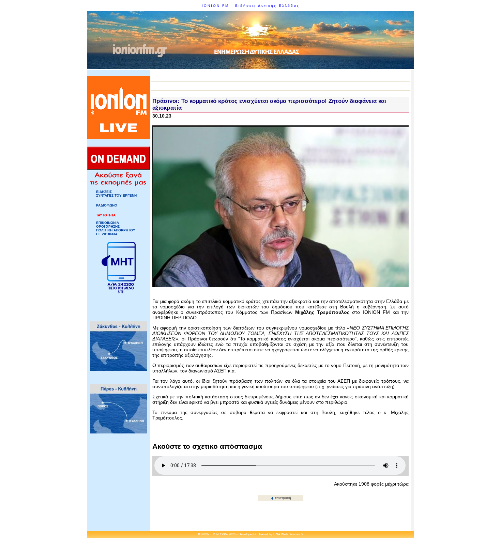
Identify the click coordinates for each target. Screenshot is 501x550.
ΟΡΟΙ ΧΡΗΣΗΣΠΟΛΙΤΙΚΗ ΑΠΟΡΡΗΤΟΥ (115, 228)
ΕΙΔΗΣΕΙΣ (104, 192)
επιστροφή (282, 498)
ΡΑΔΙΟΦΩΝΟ (106, 205)
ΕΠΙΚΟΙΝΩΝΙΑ (107, 223)
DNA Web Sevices (286, 534)
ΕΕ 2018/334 (106, 234)
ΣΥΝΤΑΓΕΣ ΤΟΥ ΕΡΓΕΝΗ (116, 195)
